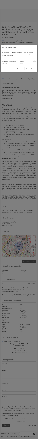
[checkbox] (34, 61)
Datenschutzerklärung (24, 54)
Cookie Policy (9, 55)
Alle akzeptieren (30, 69)
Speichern (20, 69)
